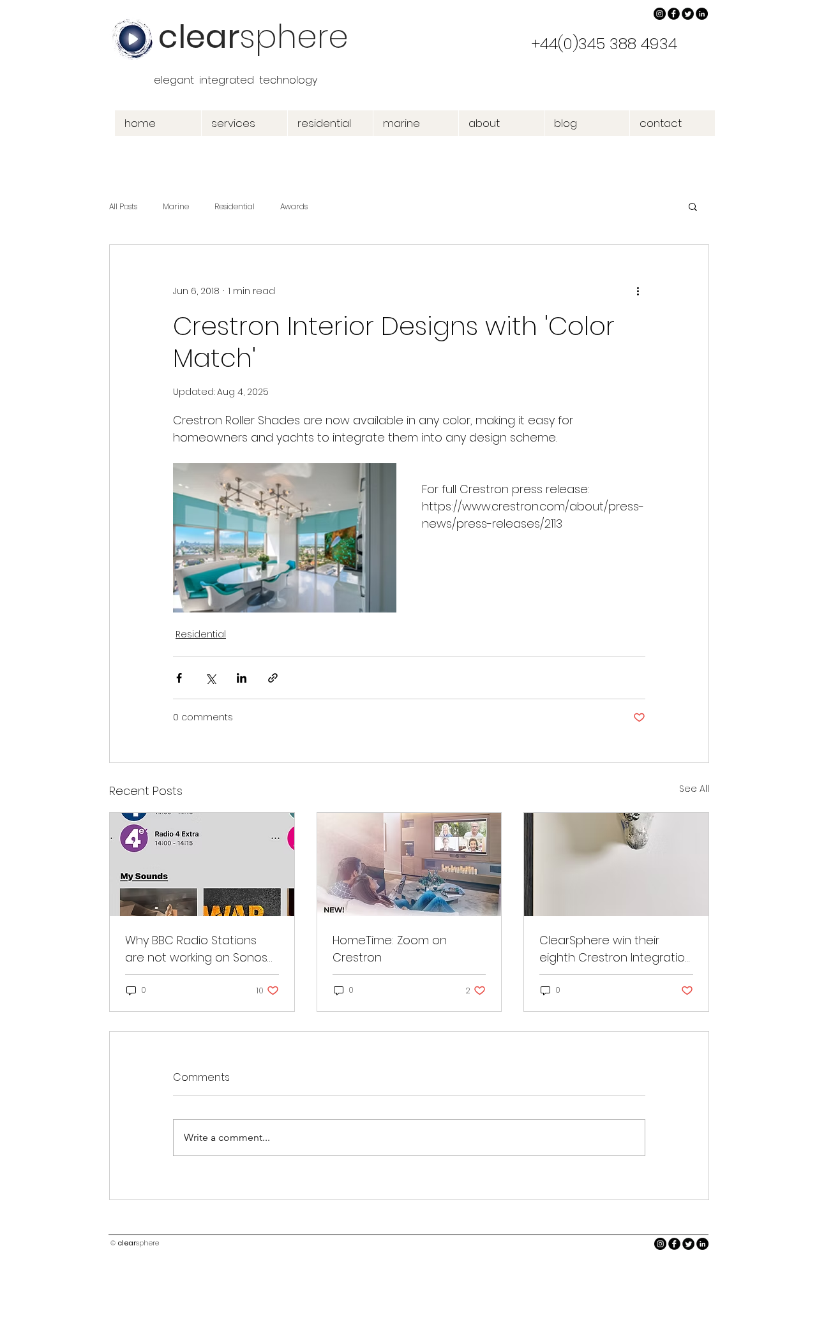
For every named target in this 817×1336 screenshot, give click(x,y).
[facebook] (674, 14)
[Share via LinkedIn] (242, 678)
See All (694, 788)
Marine (176, 206)
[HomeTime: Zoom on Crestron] (409, 864)
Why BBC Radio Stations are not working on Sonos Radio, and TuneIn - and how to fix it (196, 949)
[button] (693, 206)
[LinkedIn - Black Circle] (702, 14)
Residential (234, 206)
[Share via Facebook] (179, 678)
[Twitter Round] (688, 14)
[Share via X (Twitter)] (210, 678)
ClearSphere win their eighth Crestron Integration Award (615, 949)
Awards (294, 206)
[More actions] (637, 291)
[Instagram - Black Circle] (660, 14)
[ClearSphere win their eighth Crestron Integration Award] (616, 864)
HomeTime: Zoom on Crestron (390, 948)
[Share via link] (273, 678)
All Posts (123, 206)
